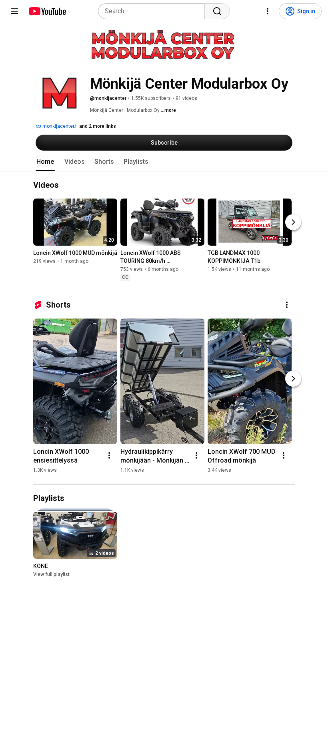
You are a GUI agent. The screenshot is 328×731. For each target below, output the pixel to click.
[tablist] (164, 161)
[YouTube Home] (47, 11)
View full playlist (51, 574)
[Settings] (267, 11)
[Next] (293, 222)
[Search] (217, 11)
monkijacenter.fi (59, 126)
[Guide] (14, 11)
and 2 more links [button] (97, 126)
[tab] (45, 161)
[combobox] (154, 11)
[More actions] (287, 305)
